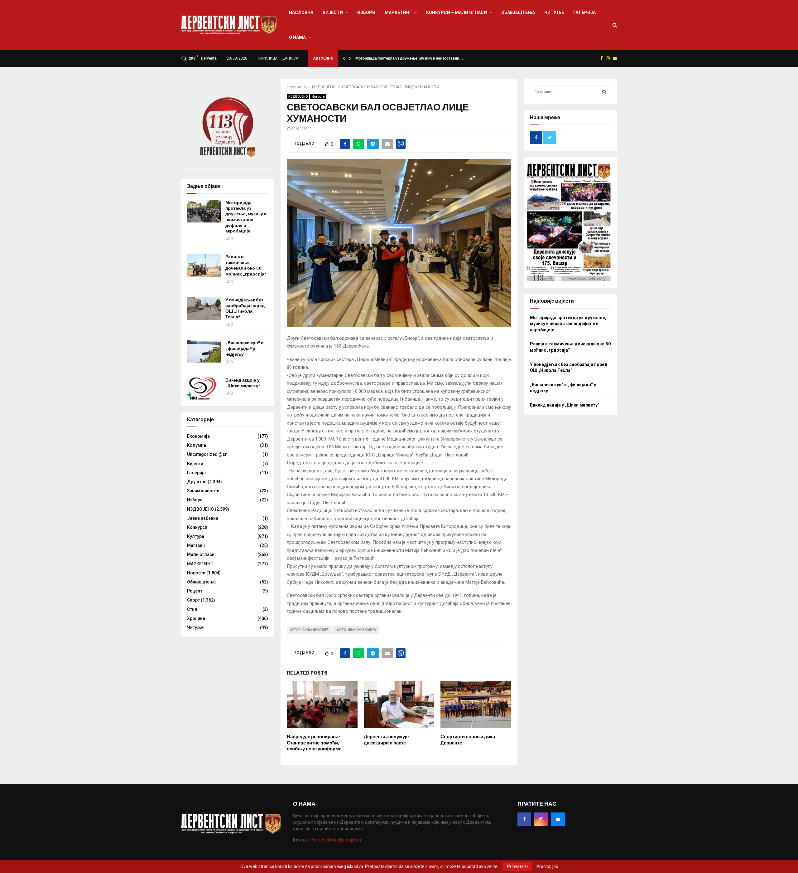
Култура (195, 536)
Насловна (301, 12)
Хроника (196, 618)
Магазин (196, 545)
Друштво (197, 481)
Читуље (554, 12)
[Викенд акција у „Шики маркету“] (204, 389)
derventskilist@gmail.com (337, 839)
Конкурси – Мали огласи (456, 12)
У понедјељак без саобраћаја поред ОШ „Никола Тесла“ (245, 308)
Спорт (193, 599)
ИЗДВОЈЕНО (298, 96)
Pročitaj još (547, 866)
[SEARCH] (604, 91)
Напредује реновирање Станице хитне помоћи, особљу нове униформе (314, 743)
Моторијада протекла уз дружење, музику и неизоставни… (409, 58)
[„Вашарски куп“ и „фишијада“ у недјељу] (204, 351)
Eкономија (198, 436)
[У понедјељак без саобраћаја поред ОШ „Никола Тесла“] (204, 308)
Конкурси (197, 527)
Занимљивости (203, 490)
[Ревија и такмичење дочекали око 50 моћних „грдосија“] (204, 265)
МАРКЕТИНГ (398, 12)
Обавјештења (518, 12)
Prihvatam (517, 866)
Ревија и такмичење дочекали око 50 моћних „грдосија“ (246, 265)
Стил (192, 609)
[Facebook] (524, 819)
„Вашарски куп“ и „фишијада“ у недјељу (244, 348)
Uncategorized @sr (207, 454)
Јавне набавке (202, 518)
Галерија (584, 12)
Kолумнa (196, 445)
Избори (366, 12)
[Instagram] (541, 819)
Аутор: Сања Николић (309, 630)
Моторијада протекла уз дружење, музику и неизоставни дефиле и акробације (246, 217)
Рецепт (194, 590)
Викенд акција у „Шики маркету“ (243, 383)
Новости (318, 96)
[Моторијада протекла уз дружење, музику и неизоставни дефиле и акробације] (204, 211)
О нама (297, 37)
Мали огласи (200, 554)
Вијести (333, 12)
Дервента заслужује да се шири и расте (386, 740)
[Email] (558, 819)
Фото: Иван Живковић (356, 630)
